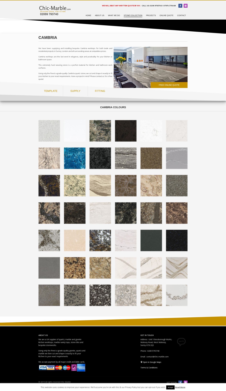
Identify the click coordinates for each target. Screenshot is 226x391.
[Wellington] (126, 131)
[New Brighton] (126, 185)
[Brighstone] (49, 295)
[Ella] (126, 240)
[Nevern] (151, 185)
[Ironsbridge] (100, 213)
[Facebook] (180, 6)
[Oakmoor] (100, 185)
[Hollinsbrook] (126, 213)
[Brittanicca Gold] (177, 268)
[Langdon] (49, 213)
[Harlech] (151, 213)
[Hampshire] (177, 213)
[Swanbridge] (177, 131)
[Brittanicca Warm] (126, 268)
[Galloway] (49, 240)
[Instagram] (186, 6)
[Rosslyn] (151, 158)
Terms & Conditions (148, 367)
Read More (180, 387)
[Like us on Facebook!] (180, 382)
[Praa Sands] (75, 185)
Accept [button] (170, 387)
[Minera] (177, 185)
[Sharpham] (100, 158)
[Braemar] (100, 295)
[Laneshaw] (75, 213)
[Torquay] (151, 131)
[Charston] (177, 240)
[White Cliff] (75, 131)
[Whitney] (49, 131)
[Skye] (75, 158)
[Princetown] (49, 185)
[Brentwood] (75, 295)
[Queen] (177, 158)
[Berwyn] (126, 295)
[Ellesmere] (100, 240)
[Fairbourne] (75, 240)
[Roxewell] (126, 158)
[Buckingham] (100, 268)
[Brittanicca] (151, 268)
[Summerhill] (49, 158)
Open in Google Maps (151, 362)
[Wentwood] (100, 131)
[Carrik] (49, 268)
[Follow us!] (186, 382)
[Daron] (151, 240)
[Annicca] (177, 295)
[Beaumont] (151, 295)
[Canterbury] (75, 268)
